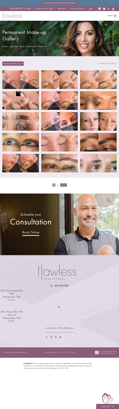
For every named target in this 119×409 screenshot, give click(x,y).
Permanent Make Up (36, 46)
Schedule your (31, 219)
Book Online (30, 232)
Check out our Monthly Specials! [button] (59, 3)
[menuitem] (47, 337)
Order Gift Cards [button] (44, 9)
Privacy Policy (63, 352)
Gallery (14, 46)
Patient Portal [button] (77, 9)
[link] (59, 285)
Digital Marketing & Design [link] (108, 352)
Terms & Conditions (50, 352)
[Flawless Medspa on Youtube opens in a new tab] (61, 337)
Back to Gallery (109, 63)
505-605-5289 (63, 368)
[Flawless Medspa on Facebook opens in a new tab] (47, 337)
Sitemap (72, 352)
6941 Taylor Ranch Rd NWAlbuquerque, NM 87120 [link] (12, 295)
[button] (101, 9)
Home (5, 46)
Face (22, 46)
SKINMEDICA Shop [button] (20, 9)
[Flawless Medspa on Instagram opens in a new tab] (52, 337)
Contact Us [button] (108, 406)
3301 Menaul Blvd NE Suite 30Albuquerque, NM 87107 (11, 316)
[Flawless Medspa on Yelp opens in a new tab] (56, 337)
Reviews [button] (62, 9)
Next (63, 185)
